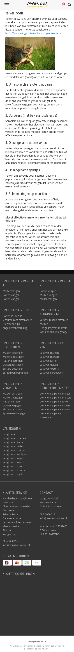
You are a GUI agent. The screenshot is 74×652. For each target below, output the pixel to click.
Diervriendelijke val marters (55, 397)
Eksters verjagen (12, 409)
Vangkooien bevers (14, 470)
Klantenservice (11, 526)
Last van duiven (49, 364)
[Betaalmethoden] (7, 563)
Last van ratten (48, 360)
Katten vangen (11, 299)
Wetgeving (9, 534)
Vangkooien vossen (14, 462)
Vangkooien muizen (14, 450)
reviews (45, 648)
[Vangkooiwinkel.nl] (36, 4)
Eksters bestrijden (13, 368)
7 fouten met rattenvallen (17, 320)
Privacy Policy (10, 514)
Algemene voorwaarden (17, 506)
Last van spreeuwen (51, 372)
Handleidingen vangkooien (18, 498)
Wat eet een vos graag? (53, 331)
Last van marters (49, 356)
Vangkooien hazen (13, 466)
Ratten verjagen (12, 401)
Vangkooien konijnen (15, 454)
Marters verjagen (13, 397)
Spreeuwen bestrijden (15, 372)
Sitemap (7, 530)
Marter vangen (11, 291)
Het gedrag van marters (53, 328)
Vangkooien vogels (14, 458)
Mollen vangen (48, 299)
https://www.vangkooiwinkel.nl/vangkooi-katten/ (33, 33)
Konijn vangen (48, 291)
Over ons (8, 502)
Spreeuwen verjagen (14, 413)
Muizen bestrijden (13, 352)
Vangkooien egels (13, 474)
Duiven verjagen (12, 405)
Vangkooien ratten (13, 446)
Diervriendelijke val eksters (55, 409)
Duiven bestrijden (13, 364)
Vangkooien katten (13, 442)
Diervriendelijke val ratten (54, 401)
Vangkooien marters (14, 438)
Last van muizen (49, 352)
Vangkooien (9, 434)
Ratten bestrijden (13, 360)
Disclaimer (9, 510)
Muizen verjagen (12, 393)
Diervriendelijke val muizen (55, 393)
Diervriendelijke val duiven (55, 405)
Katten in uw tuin (12, 316)
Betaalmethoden (12, 518)
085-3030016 (10, 541)
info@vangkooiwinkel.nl (16, 545)
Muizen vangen (48, 295)
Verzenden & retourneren (17, 522)
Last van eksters (49, 368)
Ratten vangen (11, 295)
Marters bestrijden (13, 356)
